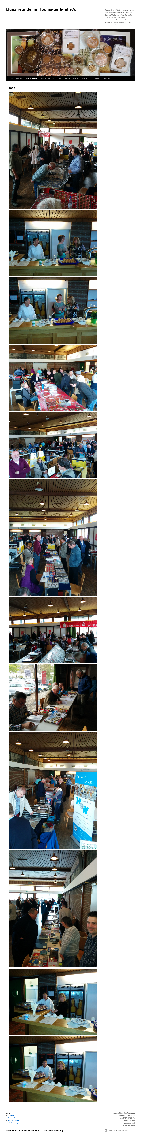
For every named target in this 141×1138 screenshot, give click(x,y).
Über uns (19, 78)
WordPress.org (13, 1123)
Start (11, 78)
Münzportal (56, 78)
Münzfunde (45, 78)
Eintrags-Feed (12, 1118)
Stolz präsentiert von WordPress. (119, 1130)
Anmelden (11, 1115)
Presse (67, 78)
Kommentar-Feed (14, 1120)
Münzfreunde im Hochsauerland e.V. (41, 9)
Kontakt (107, 78)
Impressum (97, 78)
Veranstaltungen (31, 78)
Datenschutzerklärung (81, 78)
